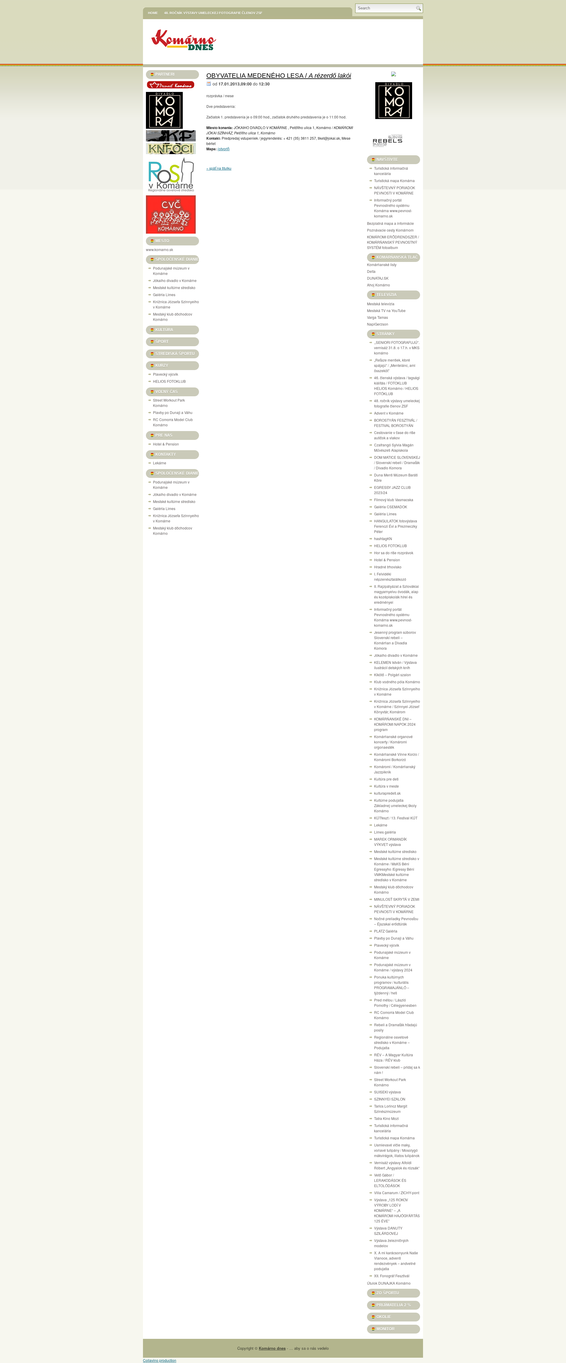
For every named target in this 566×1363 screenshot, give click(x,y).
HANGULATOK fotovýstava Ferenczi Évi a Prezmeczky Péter (395, 526)
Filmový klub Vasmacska (393, 499)
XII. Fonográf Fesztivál (391, 1275)
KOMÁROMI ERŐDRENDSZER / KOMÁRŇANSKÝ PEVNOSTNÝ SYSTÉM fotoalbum (393, 242)
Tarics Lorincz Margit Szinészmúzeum (390, 1108)
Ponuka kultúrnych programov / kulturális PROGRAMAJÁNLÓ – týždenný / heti (391, 984)
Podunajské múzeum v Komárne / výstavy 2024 (393, 967)
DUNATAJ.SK (378, 277)
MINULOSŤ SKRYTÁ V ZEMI (396, 899)
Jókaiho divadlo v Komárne (175, 280)
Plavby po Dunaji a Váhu (172, 412)
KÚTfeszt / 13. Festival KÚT (395, 817)
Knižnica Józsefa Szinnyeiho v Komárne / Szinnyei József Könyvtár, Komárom (397, 706)
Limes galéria (385, 831)
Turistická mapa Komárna (394, 180)
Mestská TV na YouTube (386, 310)
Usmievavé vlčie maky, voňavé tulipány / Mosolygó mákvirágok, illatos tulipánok (396, 1150)
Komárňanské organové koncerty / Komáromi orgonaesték (393, 742)
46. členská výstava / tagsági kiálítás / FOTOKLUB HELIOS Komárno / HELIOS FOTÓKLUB (397, 385)
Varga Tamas (377, 317)
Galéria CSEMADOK (390, 506)
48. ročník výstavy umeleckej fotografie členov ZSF (213, 13)
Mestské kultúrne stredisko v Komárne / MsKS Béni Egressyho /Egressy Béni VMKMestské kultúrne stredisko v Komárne (396, 869)
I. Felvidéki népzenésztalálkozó (390, 576)
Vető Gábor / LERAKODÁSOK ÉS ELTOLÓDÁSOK (390, 1180)
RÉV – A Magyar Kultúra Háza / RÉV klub (393, 1057)
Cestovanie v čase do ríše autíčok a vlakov (394, 435)
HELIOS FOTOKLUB (169, 381)
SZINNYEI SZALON (389, 1098)
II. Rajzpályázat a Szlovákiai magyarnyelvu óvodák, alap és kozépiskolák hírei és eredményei (396, 594)
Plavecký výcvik (165, 374)
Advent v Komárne (389, 412)
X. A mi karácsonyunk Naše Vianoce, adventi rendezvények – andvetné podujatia (396, 1260)
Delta (371, 271)
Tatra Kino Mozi (386, 1118)
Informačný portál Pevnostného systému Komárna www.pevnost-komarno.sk (393, 207)
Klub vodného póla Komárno (397, 681)
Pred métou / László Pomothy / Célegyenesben (395, 1002)
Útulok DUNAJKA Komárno (389, 1283)
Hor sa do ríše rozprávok (393, 552)
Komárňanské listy (381, 264)
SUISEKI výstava (387, 1091)
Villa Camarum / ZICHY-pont (396, 1192)
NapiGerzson (377, 323)
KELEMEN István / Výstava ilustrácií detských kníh (395, 665)
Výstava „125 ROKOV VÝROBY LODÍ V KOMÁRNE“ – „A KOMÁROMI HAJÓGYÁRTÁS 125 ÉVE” (397, 1210)
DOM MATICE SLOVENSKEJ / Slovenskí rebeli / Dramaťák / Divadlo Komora (397, 462)
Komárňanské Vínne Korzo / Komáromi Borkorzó (396, 757)
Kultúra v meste (386, 785)
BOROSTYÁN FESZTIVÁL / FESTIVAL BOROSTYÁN (395, 423)
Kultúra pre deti (386, 778)
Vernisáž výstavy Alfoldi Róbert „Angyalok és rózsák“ (396, 1165)
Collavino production (159, 1360)
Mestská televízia (380, 303)
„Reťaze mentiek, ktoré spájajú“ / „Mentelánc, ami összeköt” (394, 365)
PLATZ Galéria (385, 930)
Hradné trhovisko (388, 566)
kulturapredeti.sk (387, 793)
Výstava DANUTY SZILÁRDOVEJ (388, 1230)
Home (153, 13)
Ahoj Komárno (378, 284)
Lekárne (159, 462)
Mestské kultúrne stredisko (174, 287)
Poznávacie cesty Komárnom (390, 229)
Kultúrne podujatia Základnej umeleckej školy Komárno (395, 805)
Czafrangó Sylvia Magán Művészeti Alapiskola (394, 447)
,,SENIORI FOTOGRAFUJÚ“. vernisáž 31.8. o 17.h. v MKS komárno (396, 347)
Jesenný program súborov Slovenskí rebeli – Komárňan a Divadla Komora (395, 640)
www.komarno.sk (159, 249)
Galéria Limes (164, 294)
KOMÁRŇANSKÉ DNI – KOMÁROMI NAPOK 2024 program (395, 724)
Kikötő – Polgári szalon (392, 674)
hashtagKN (383, 538)
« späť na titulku (218, 168)
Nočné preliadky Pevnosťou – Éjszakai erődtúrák (396, 921)
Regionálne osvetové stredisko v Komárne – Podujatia (392, 1042)
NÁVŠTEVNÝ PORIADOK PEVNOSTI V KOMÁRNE (394, 190)
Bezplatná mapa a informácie (390, 223)
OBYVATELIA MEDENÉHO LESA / (278, 75)
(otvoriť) (224, 148)
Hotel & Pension (166, 443)
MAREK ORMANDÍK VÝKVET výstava (390, 841)
